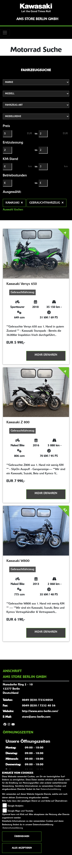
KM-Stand (10, 159)
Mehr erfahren (46, 355)
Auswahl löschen (13, 209)
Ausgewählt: (12, 192)
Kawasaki (12, 202)
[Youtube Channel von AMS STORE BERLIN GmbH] (13, 724)
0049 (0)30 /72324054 (37, 700)
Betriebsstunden (15, 175)
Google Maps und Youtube (20, 811)
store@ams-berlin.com (36, 717)
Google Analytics (15, 806)
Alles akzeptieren (22, 848)
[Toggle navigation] (5, 32)
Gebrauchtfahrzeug (44, 202)
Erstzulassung (13, 142)
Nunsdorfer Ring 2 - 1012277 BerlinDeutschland (18, 689)
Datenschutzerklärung (51, 789)
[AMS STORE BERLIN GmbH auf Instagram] (9, 724)
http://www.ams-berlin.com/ (40, 711)
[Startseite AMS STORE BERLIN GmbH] (36, 7)
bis (36, 134)
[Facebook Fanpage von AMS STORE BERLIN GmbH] (5, 724)
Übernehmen (21, 836)
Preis (6, 126)
